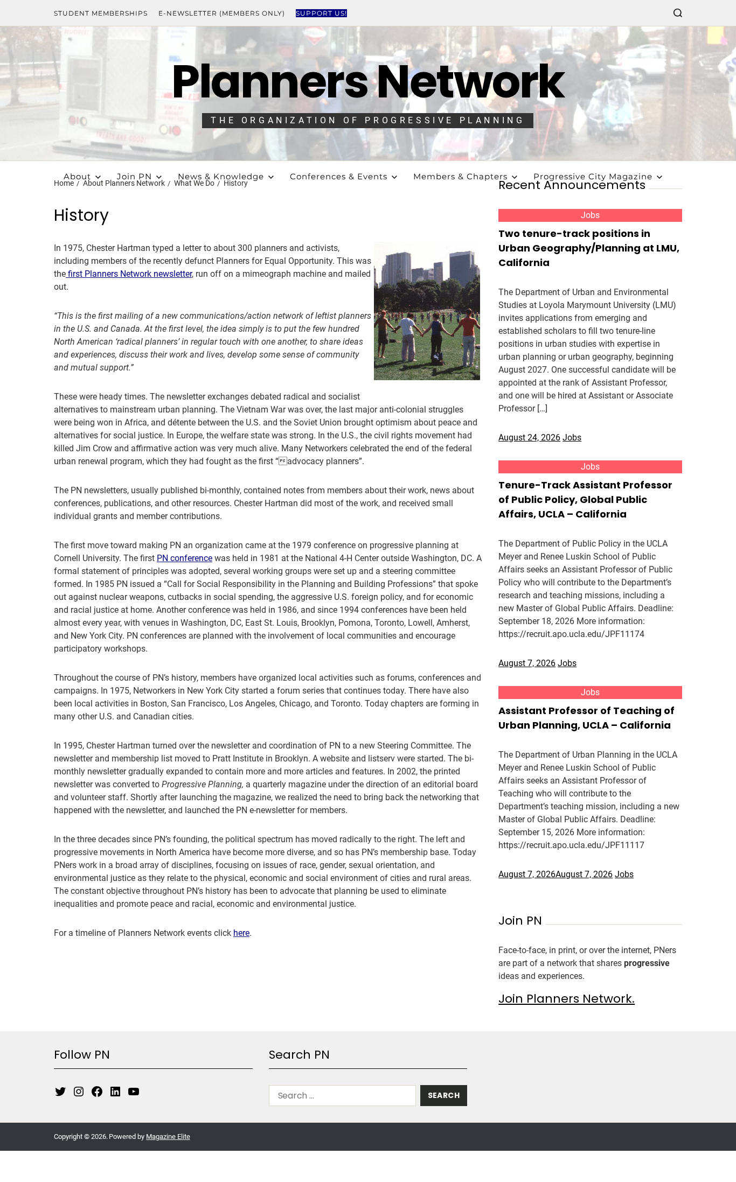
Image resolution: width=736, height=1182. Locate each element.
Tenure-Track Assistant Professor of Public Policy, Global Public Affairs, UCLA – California (585, 499)
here (241, 933)
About (77, 176)
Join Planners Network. (566, 998)
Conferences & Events (338, 176)
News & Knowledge (221, 176)
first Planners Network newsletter (129, 274)
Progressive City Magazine (592, 176)
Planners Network (367, 81)
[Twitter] (60, 1091)
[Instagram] (78, 1091)
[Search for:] (340, 1097)
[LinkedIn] (115, 1091)
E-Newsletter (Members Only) (221, 13)
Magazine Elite (168, 1136)
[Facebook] (97, 1091)
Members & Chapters (460, 176)
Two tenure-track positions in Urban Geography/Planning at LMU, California (588, 248)
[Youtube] (133, 1091)
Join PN (134, 176)
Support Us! (321, 13)
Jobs (590, 215)
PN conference (184, 558)
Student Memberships (101, 13)
